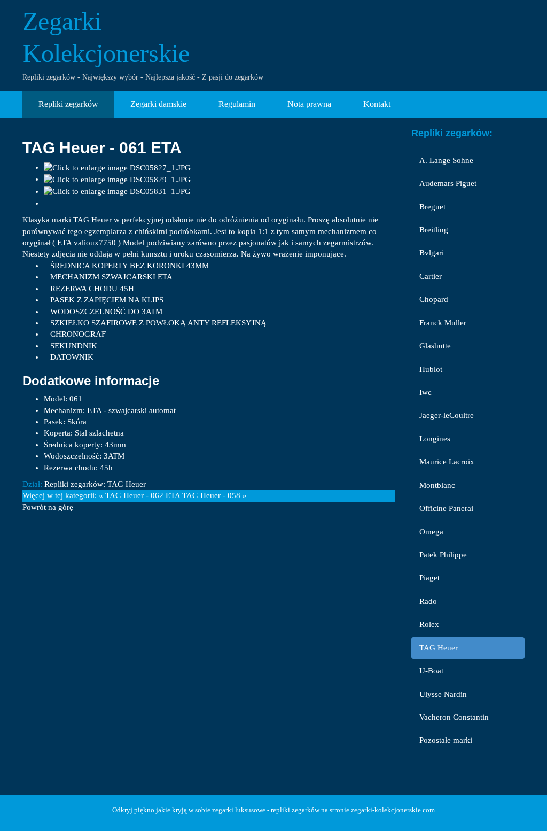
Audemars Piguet (447, 183)
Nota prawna (309, 103)
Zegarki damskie (158, 103)
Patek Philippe (443, 554)
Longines (434, 438)
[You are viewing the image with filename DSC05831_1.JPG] (117, 191)
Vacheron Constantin (454, 717)
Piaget (429, 577)
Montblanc (437, 485)
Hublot (430, 369)
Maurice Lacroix (446, 461)
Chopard (433, 299)
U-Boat (431, 670)
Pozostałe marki (445, 740)
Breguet (432, 207)
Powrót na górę (47, 507)
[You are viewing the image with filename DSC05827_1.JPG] (117, 167)
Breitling (433, 230)
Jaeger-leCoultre (446, 415)
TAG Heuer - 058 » (214, 495)
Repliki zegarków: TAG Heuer (95, 484)
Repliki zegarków (68, 103)
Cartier (430, 276)
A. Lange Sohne (446, 160)
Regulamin (236, 103)
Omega (431, 531)
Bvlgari (431, 252)
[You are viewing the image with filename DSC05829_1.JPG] (117, 179)
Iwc (425, 392)
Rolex (429, 624)
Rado (428, 601)
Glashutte (435, 345)
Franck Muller (442, 323)
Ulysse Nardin (443, 694)
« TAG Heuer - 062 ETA (139, 495)
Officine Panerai (446, 508)
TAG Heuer (438, 647)
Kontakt (376, 103)
